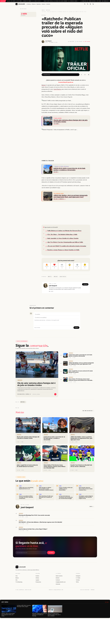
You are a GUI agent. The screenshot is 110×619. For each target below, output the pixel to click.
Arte (16, 580)
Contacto (48, 4)
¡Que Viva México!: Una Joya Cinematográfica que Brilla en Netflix (65, 242)
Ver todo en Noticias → (88, 410)
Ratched (44, 85)
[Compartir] (88, 74)
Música (33, 4)
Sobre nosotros (59, 575)
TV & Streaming (19, 582)
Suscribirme (51, 552)
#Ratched (55, 276)
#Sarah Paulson (63, 276)
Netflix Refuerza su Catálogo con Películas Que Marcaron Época (64, 230)
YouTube (78, 580)
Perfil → (92, 506)
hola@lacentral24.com (61, 582)
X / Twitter (78, 577)
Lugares (37, 580)
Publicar (76, 327)
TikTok (77, 582)
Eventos (37, 575)
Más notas (51, 291)
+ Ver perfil (85, 284)
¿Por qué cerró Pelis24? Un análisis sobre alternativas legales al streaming (66, 246)
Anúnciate (58, 584)
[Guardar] (90, 4)
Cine (16, 575)
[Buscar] (85, 4)
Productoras (38, 582)
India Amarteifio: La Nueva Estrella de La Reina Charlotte (62, 238)
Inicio (43, 10)
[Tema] (93, 4)
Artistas (37, 577)
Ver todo (106, 602)
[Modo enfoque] (87, 4)
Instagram (78, 575)
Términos (92, 589)
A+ (85, 74)
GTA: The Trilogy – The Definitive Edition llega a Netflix (62, 234)
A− (81, 74)
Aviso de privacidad (84, 589)
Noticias (29, 4)
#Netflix (50, 276)
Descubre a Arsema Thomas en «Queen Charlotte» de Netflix (63, 250)
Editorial (57, 577)
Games (43, 4)
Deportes (38, 4)
